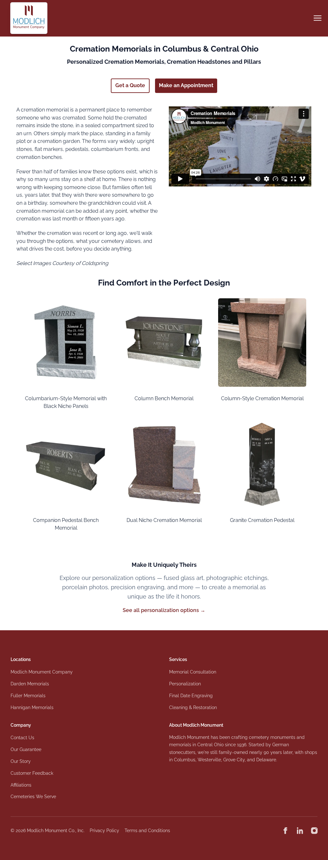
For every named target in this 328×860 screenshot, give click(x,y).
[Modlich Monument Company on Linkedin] (300, 830)
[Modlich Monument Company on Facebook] (285, 830)
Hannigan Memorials (32, 707)
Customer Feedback (32, 773)
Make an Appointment (186, 85)
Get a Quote (130, 85)
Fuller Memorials (28, 695)
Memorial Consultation (192, 671)
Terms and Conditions (147, 830)
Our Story (21, 761)
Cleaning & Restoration (193, 707)
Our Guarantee (26, 749)
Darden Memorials (30, 683)
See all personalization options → (164, 610)
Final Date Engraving (191, 695)
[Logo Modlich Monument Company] (29, 18)
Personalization (185, 683)
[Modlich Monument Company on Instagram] (314, 830)
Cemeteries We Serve (33, 796)
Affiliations (21, 785)
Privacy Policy (104, 830)
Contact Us (22, 737)
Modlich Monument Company (42, 671)
